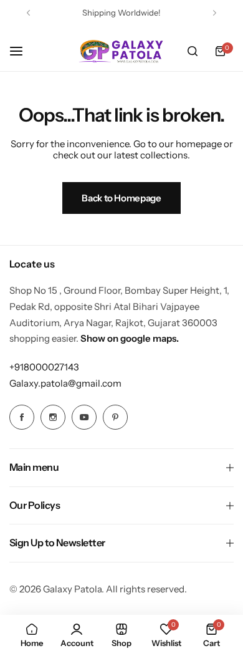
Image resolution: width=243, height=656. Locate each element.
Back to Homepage (121, 198)
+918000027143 (44, 367)
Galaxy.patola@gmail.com (65, 383)
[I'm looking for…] (192, 51)
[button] (28, 12)
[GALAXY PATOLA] (121, 51)
